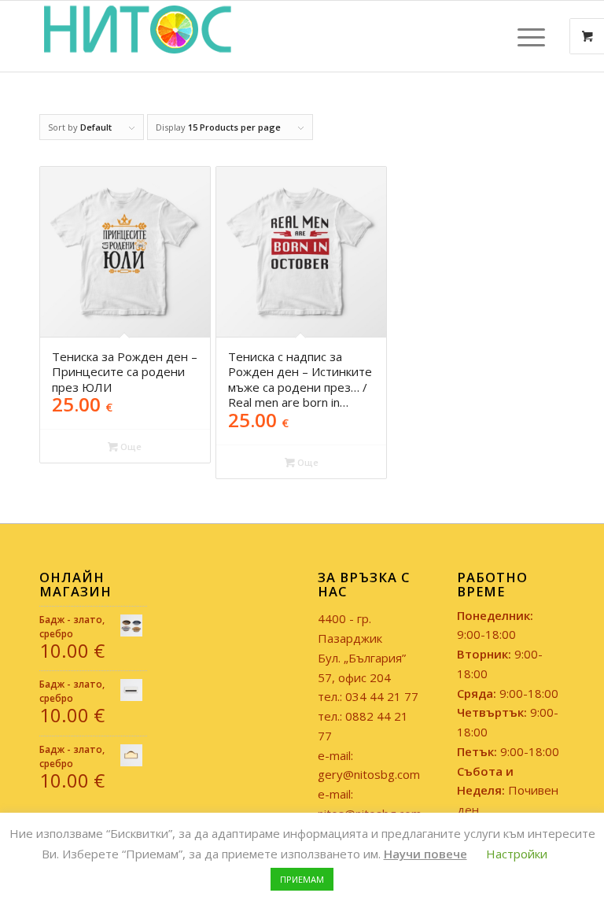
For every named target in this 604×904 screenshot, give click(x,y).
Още (130, 446)
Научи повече (425, 854)
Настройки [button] (516, 854)
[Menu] (523, 36)
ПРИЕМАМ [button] (302, 879)
